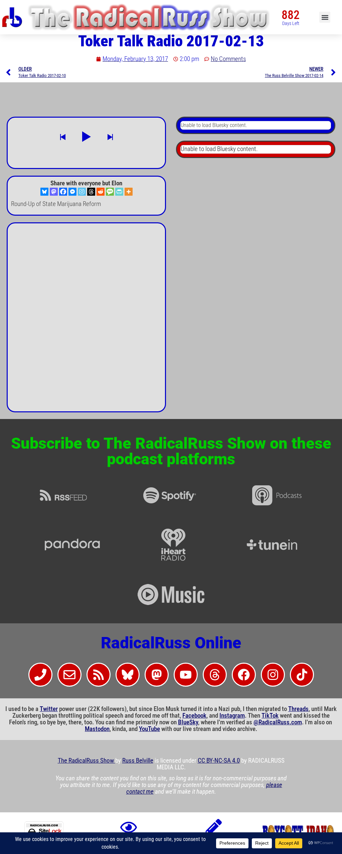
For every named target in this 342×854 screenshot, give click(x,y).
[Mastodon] (54, 192)
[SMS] (110, 192)
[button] (324, 17)
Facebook (194, 715)
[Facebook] (63, 192)
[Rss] (99, 675)
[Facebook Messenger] (72, 192)
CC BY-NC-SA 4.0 (219, 760)
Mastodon (97, 729)
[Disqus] (86, 320)
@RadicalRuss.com (277, 722)
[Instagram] (82, 192)
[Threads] (91, 192)
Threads (298, 709)
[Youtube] (186, 675)
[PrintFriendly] (119, 192)
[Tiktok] (302, 675)
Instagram (232, 715)
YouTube (149, 729)
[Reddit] (101, 192)
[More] (129, 192)
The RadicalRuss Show (86, 760)
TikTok (270, 715)
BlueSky (188, 722)
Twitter (49, 709)
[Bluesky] (44, 192)
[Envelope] (69, 675)
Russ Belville (137, 760)
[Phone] (40, 675)
